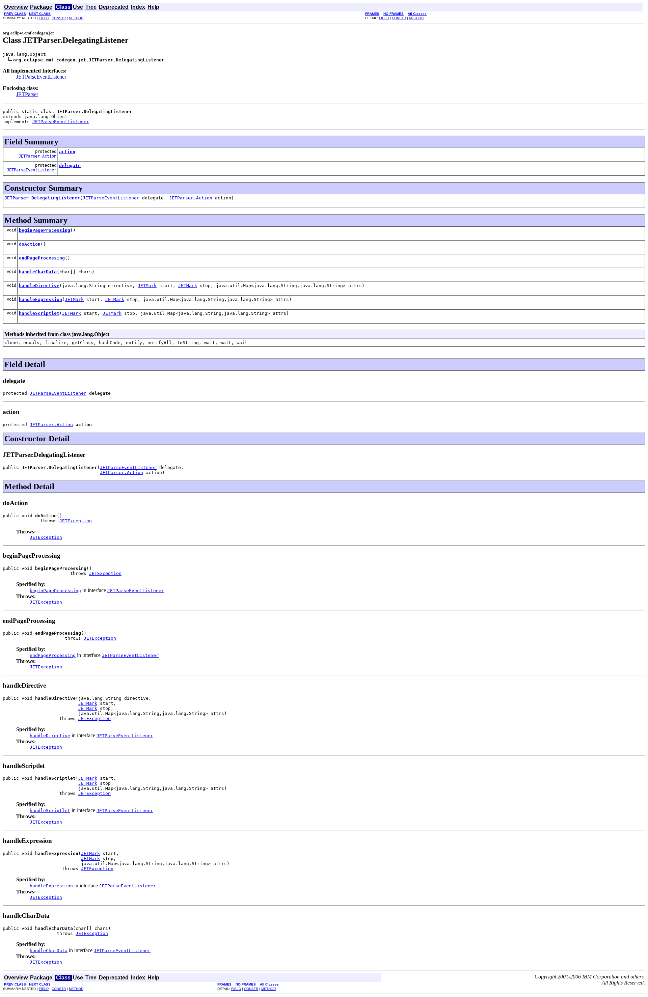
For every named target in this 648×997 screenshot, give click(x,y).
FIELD (44, 18)
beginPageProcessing (44, 230)
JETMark (147, 285)
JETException (75, 520)
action (67, 151)
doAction (29, 244)
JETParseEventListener (41, 77)
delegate (70, 165)
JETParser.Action (37, 156)
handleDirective (39, 285)
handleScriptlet (39, 313)
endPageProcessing (42, 257)
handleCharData (38, 271)
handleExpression (40, 299)
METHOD (76, 18)
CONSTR (59, 18)
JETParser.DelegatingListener (42, 197)
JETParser (27, 94)
